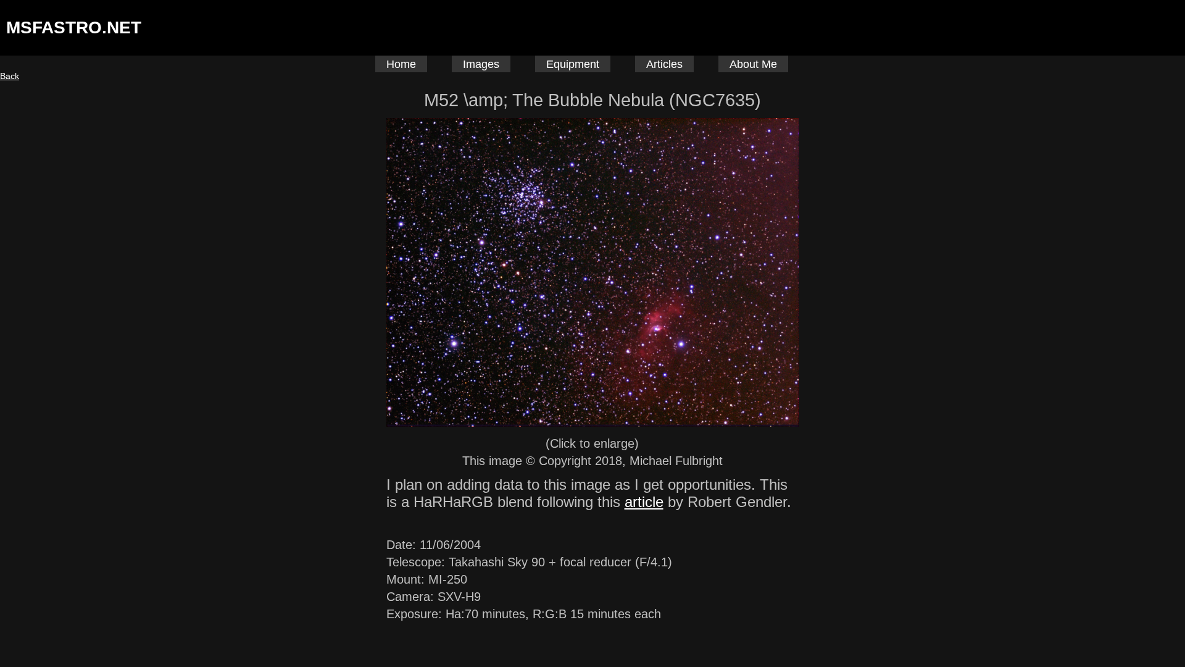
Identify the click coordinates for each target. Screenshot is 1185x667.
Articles (664, 64)
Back (9, 76)
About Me (753, 64)
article (644, 501)
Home (401, 64)
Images (481, 64)
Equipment (572, 64)
